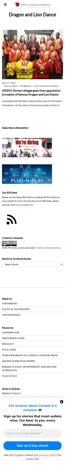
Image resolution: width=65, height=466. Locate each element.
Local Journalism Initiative (46, 86)
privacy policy (48, 455)
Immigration (26, 86)
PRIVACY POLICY (11, 393)
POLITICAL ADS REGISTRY (16, 309)
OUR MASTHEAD (11, 314)
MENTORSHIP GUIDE (13, 338)
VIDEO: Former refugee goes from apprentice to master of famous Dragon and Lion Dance (31, 92)
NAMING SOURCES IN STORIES (18, 361)
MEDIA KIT (8, 343)
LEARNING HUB (10, 332)
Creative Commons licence (48, 248)
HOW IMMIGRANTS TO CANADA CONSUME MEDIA (30, 355)
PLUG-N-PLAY (9, 376)
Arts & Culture (11, 86)
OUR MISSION (9, 303)
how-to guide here (24, 205)
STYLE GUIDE (9, 349)
